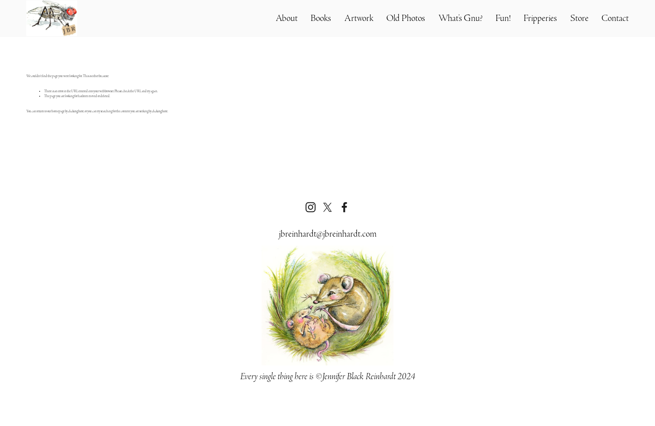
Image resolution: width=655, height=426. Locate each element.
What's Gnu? (460, 18)
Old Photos (405, 18)
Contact (615, 18)
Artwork (358, 18)
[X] (327, 207)
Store (579, 18)
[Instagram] (310, 207)
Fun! (503, 18)
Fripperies (540, 18)
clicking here (76, 111)
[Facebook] (344, 207)
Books (321, 18)
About (287, 18)
